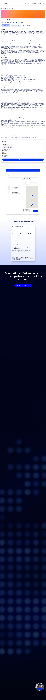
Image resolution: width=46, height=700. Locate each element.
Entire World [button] (27, 178)
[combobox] (15, 178)
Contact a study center (23, 159)
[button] (16, 188)
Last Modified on (5, 155)
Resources (40, 3)
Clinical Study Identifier (6, 149)
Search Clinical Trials (4, 8)
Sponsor (3, 152)
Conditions (4, 143)
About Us (34, 3)
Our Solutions (26, 3)
